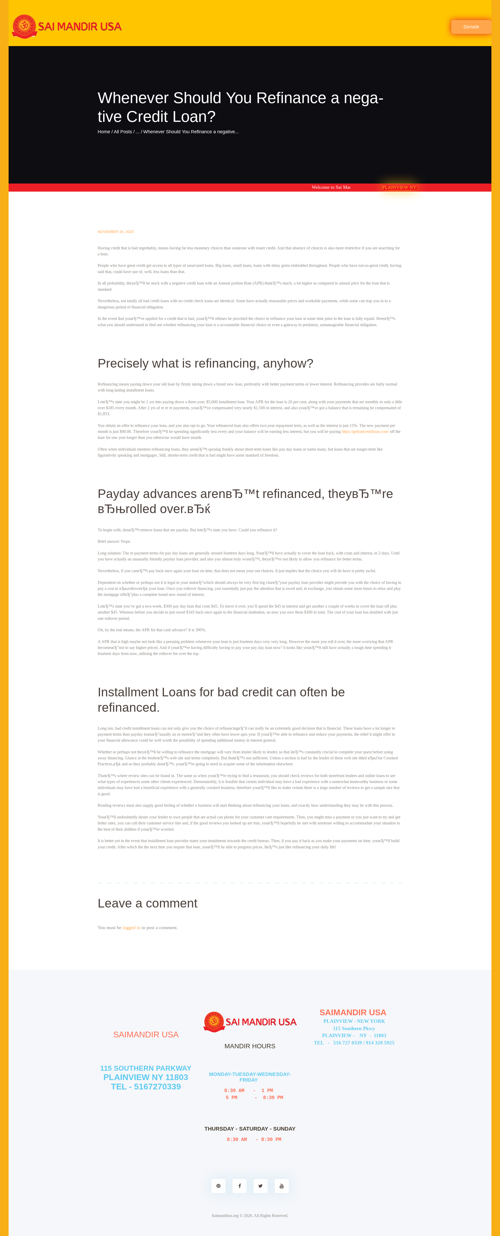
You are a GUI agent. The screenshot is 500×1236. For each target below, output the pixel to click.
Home (104, 131)
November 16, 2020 (116, 232)
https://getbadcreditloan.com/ (365, 431)
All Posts (123, 131)
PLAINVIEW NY (399, 187)
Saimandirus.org (225, 1215)
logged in (131, 927)
